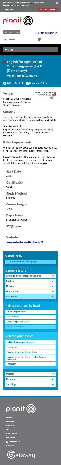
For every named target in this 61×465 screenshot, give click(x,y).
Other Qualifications (15, 327)
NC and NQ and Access (16, 312)
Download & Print (38, 84)
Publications (10, 445)
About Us (9, 417)
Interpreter (12, 347)
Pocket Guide (10, 433)
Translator (11, 364)
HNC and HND (13, 317)
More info (8, 10)
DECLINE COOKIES (47, 10)
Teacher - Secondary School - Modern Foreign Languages (26, 358)
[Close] (57, 3)
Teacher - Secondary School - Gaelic (22, 352)
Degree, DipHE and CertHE (18, 322)
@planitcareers (13, 441)
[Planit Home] (18, 27)
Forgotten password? (45, 33)
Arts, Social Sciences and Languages (22, 262)
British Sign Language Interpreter (21, 342)
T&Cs (8, 429)
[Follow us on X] (56, 33)
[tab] (30, 276)
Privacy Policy (10, 425)
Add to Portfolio (15, 84)
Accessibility (10, 421)
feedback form (10, 437)
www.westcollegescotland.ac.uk (23, 242)
